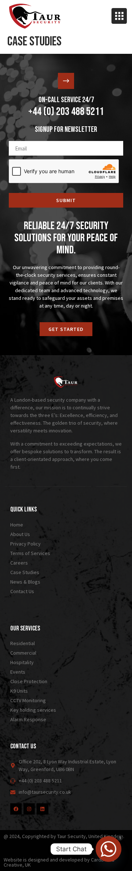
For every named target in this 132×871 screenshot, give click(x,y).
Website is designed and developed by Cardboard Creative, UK (59, 862)
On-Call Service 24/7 (66, 99)
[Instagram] (29, 809)
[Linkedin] (42, 809)
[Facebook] (16, 809)
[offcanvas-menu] (119, 16)
